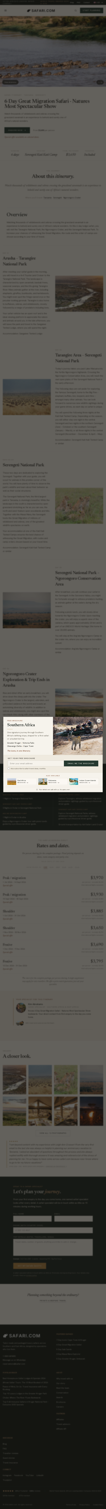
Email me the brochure (81, 763)
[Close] (99, 720)
